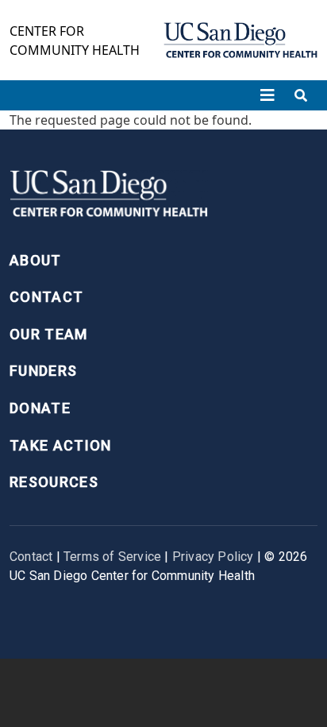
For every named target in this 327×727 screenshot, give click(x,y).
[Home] (240, 40)
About (36, 260)
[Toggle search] (300, 95)
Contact (46, 296)
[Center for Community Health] (109, 198)
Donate (40, 408)
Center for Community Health (75, 40)
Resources (54, 482)
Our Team (49, 334)
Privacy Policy (213, 556)
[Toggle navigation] (267, 95)
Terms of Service (112, 556)
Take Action (61, 445)
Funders (43, 370)
